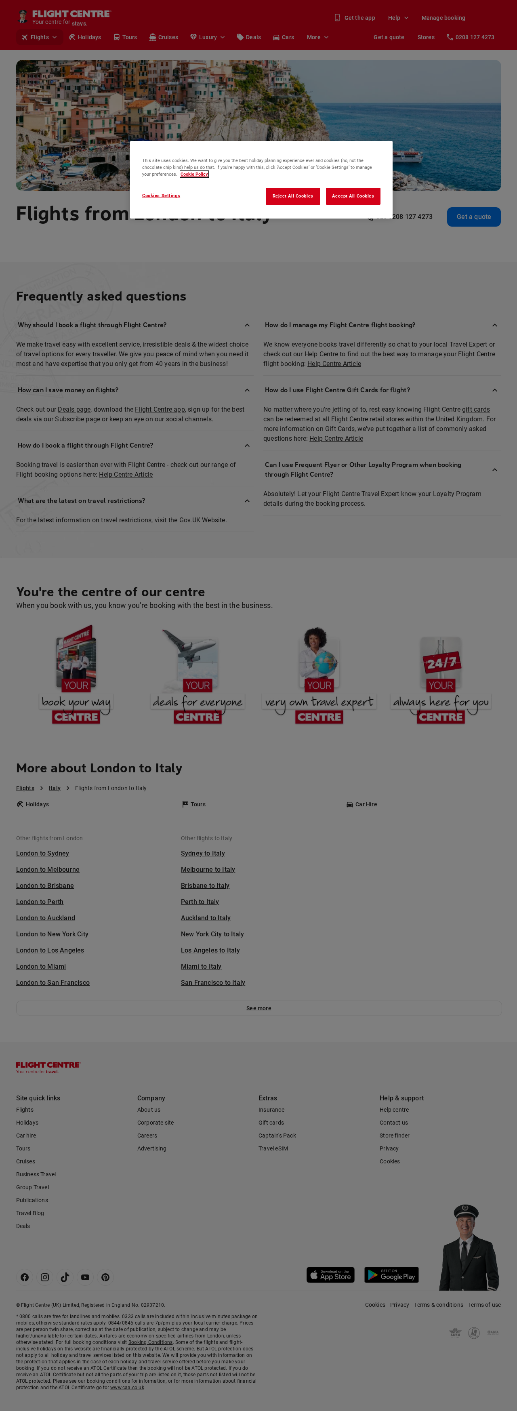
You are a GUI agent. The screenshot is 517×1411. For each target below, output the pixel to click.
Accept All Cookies (353, 196)
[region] (261, 180)
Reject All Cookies (293, 196)
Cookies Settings (161, 195)
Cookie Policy (194, 174)
